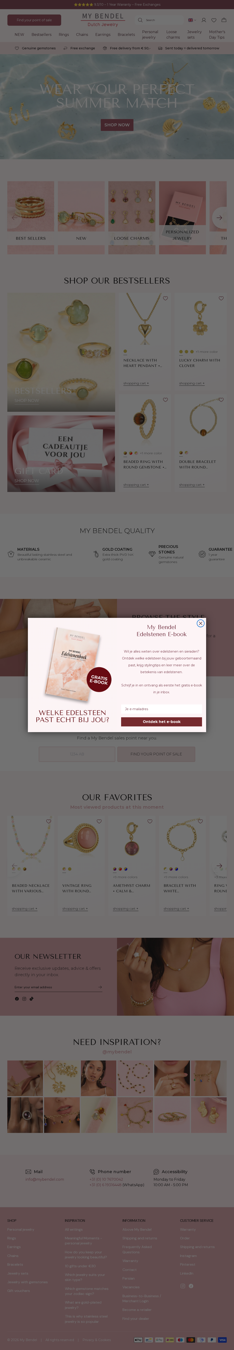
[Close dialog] (200, 623)
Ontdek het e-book (162, 722)
